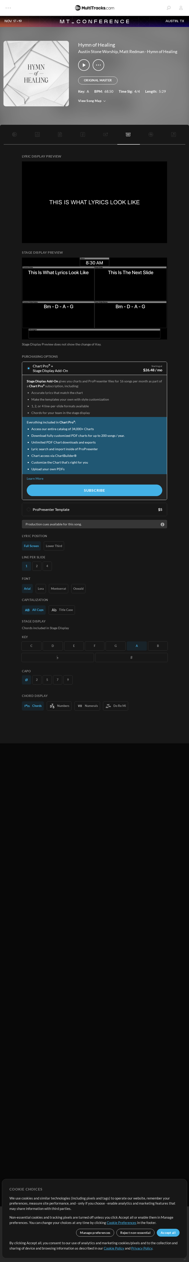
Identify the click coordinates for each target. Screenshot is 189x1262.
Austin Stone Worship (98, 51)
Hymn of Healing (162, 51)
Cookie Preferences (121, 1222)
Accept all (168, 1233)
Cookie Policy (114, 1248)
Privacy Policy (141, 1248)
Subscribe (94, 490)
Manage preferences (95, 1233)
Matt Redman (131, 51)
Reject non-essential (135, 1233)
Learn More (35, 478)
